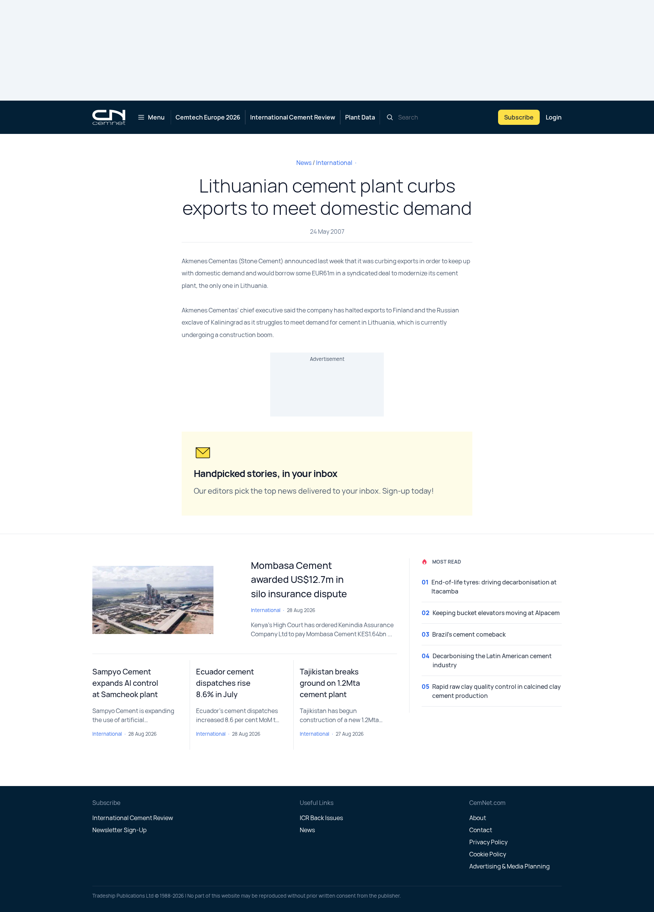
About (477, 818)
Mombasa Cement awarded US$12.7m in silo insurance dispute (299, 579)
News (303, 162)
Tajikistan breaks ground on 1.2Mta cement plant (330, 683)
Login (554, 117)
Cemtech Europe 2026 (208, 117)
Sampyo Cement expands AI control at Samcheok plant (125, 683)
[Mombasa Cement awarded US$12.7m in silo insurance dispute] (165, 600)
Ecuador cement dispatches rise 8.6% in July (225, 683)
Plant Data (360, 117)
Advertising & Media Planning (509, 866)
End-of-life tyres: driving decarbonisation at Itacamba (494, 586)
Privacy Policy (488, 842)
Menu (156, 117)
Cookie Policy (487, 854)
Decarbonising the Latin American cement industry (492, 660)
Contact (480, 830)
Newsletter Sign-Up (119, 830)
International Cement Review (292, 117)
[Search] (390, 117)
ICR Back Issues (321, 818)
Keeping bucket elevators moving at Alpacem (496, 613)
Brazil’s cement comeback (469, 634)
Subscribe (519, 117)
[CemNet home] (108, 117)
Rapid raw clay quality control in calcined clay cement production (496, 691)
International (334, 162)
